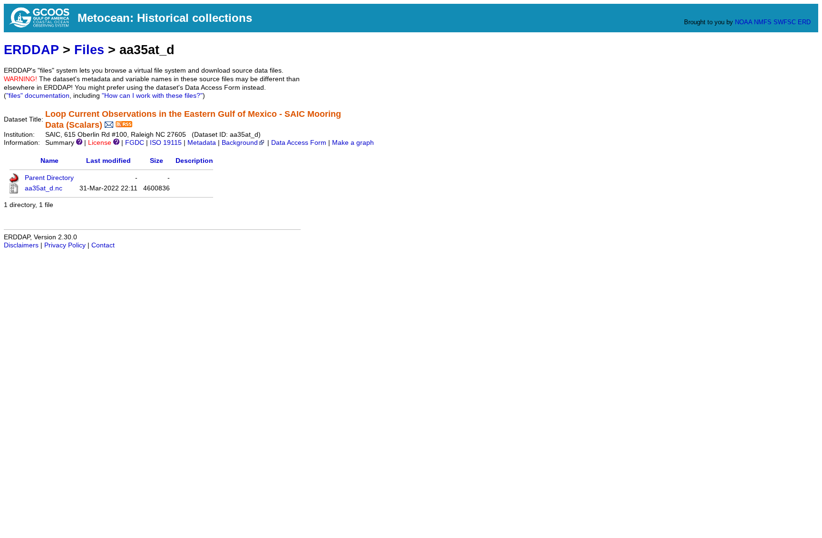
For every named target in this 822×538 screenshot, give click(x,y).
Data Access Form (298, 142)
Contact (103, 245)
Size (156, 160)
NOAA (743, 22)
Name (49, 160)
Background (240, 142)
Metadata (201, 142)
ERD (804, 22)
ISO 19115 (166, 142)
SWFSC (784, 22)
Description (194, 160)
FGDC (134, 142)
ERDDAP (31, 49)
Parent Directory (49, 177)
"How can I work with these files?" (152, 95)
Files (89, 49)
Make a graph (353, 142)
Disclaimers (21, 245)
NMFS (763, 22)
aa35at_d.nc (43, 188)
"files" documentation (37, 95)
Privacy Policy (65, 245)
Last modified (108, 160)
